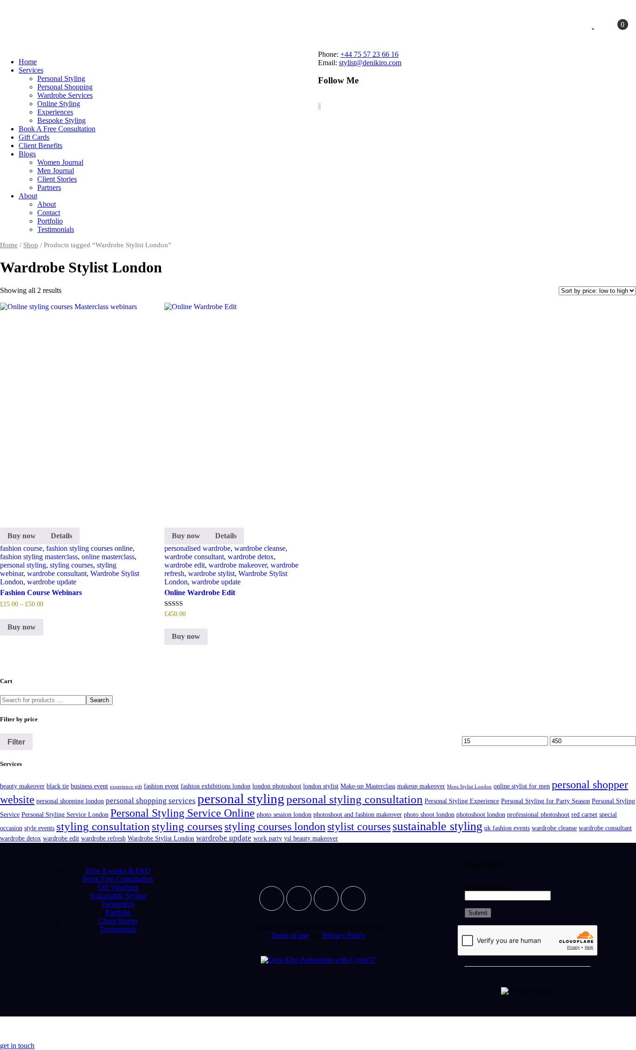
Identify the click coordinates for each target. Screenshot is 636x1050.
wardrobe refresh (103, 838)
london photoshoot (276, 786)
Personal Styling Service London (64, 814)
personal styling (23, 565)
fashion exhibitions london (215, 786)
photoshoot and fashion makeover (357, 814)
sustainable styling (437, 826)
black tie (58, 786)
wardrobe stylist (211, 573)
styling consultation (103, 826)
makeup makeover (421, 786)
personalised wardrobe (197, 548)
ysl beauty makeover (311, 838)
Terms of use (289, 935)
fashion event (161, 786)
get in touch (17, 1046)
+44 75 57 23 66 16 (369, 54)
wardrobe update (51, 582)
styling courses (71, 565)
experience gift (126, 786)
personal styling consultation (354, 799)
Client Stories (118, 921)
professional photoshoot (538, 814)
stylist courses (359, 826)
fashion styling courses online (89, 548)
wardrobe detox (251, 557)
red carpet (584, 814)
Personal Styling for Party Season (545, 801)
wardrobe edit (184, 565)
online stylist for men (522, 786)
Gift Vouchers (117, 887)
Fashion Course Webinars (41, 592)
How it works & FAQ (118, 870)
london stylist (320, 786)
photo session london (284, 814)
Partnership (118, 904)
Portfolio (118, 912)
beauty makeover (22, 786)
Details (61, 536)
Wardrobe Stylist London (161, 838)
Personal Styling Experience (462, 801)
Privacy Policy (344, 935)
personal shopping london (70, 801)
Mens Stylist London (469, 786)
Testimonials (118, 929)
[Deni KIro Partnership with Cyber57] (318, 960)
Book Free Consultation (118, 879)
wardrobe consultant (57, 573)
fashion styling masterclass (39, 557)
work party (267, 838)
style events (39, 828)
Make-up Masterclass (367, 786)
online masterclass (108, 557)
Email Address (486, 886)
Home (9, 245)
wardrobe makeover (238, 565)
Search (99, 700)
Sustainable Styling (118, 896)
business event (89, 786)
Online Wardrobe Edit (199, 592)
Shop (30, 245)
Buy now (21, 536)
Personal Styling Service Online (182, 812)
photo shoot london (429, 814)
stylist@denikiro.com (370, 63)
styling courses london (274, 826)
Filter (16, 742)
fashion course (21, 548)
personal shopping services (151, 800)
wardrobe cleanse (259, 548)
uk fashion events (507, 828)
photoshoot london (480, 814)
